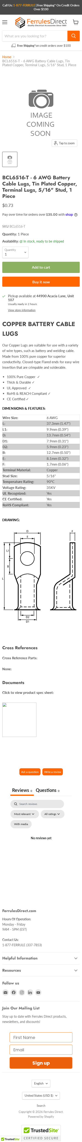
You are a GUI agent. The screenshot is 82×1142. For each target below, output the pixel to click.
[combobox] (34, 36)
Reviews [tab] (22, 790)
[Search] (73, 36)
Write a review (52, 772)
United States (39, 1095)
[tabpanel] (41, 844)
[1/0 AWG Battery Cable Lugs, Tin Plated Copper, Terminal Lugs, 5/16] (10, 159)
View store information (22, 310)
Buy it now (41, 282)
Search (41, 1105)
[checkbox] (21, 824)
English (39, 1083)
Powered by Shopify (41, 1116)
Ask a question (30, 772)
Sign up (41, 1063)
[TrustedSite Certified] (41, 1133)
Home (6, 57)
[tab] (47, 790)
